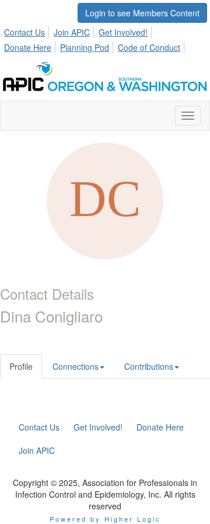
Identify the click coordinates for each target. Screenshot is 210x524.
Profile (21, 366)
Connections (75, 366)
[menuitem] (27, 30)
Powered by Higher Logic (105, 518)
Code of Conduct (149, 47)
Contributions (148, 366)
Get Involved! (123, 32)
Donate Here (27, 47)
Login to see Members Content (142, 13)
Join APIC (72, 32)
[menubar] (105, 38)
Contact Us (24, 32)
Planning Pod (84, 47)
